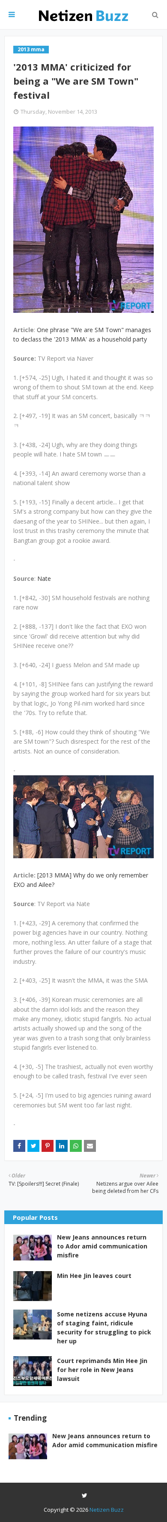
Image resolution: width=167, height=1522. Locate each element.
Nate (44, 578)
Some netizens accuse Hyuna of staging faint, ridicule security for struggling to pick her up (104, 1327)
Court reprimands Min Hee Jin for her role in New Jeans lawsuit (102, 1370)
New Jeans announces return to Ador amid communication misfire (102, 1246)
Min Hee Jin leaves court (94, 1276)
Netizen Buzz (106, 1509)
